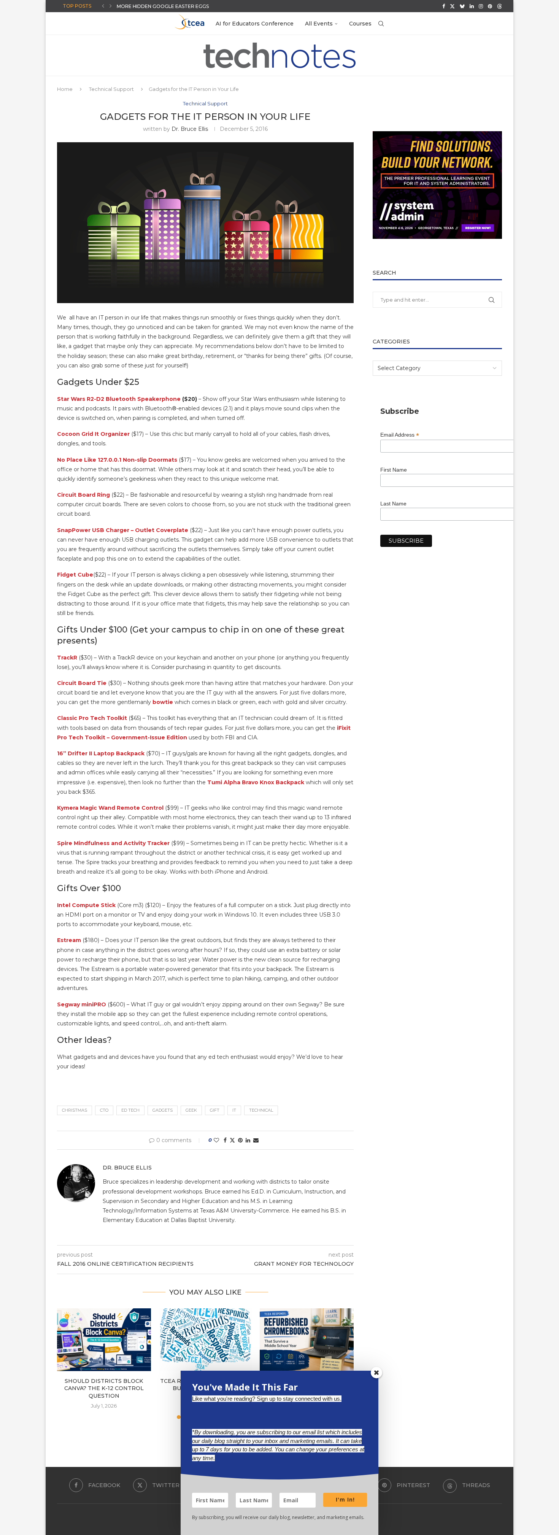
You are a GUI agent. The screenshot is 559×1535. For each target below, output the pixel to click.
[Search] (381, 24)
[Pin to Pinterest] (240, 1140)
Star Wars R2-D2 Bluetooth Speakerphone (119, 399)
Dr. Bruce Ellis (190, 129)
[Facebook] (443, 6)
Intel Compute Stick (86, 905)
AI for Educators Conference (255, 23)
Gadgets (162, 1110)
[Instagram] (481, 6)
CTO (104, 1110)
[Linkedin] (472, 6)
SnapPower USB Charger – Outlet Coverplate (122, 530)
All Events (319, 23)
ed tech (130, 1110)
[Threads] (499, 6)
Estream (69, 940)
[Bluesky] (462, 6)
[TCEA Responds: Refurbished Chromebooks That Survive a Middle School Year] (307, 1339)
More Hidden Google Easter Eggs (163, 6)
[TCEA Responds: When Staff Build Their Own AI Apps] (206, 1339)
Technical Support (111, 89)
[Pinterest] (490, 6)
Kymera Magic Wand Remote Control (110, 807)
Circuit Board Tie (81, 683)
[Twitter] (452, 6)
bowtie (162, 702)
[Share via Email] (256, 1140)
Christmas (74, 1110)
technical (261, 1110)
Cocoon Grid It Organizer (93, 434)
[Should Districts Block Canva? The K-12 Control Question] (104, 1339)
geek (191, 1110)
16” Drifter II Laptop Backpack (101, 753)
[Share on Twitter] (232, 1140)
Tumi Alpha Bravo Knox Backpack (255, 782)
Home (65, 89)
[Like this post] (216, 1140)
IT (234, 1110)
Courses (360, 23)
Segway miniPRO (81, 1004)
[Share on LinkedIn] (248, 1140)
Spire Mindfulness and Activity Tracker (113, 843)
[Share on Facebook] (225, 1140)
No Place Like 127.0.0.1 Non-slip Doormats (117, 459)
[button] (103, 6)
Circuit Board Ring (83, 494)
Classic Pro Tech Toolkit (92, 718)
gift (214, 1110)
